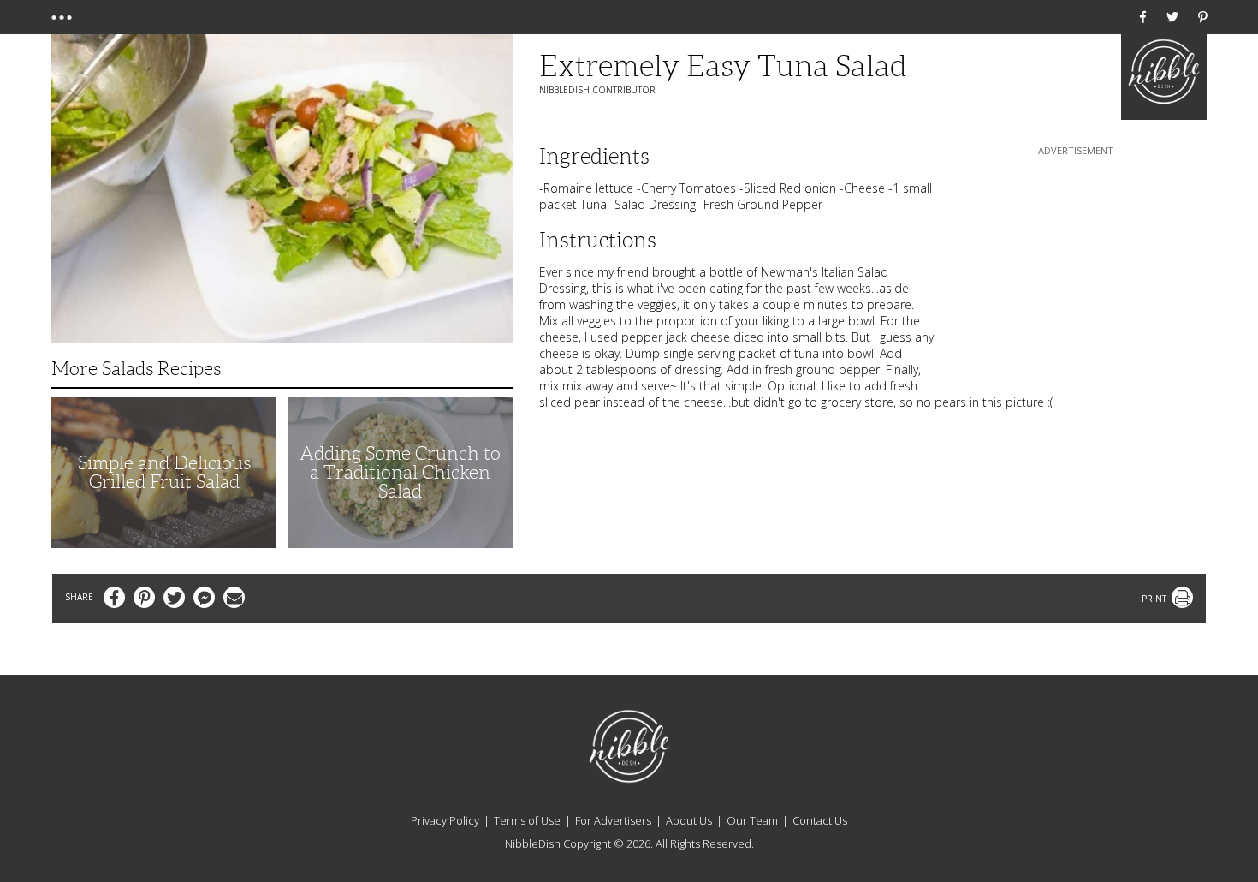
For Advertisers (613, 820)
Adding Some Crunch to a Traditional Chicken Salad (400, 472)
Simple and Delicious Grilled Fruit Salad (164, 472)
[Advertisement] (1075, 266)
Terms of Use (527, 820)
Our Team (752, 820)
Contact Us (819, 820)
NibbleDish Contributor (597, 90)
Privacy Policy (445, 820)
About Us (689, 820)
